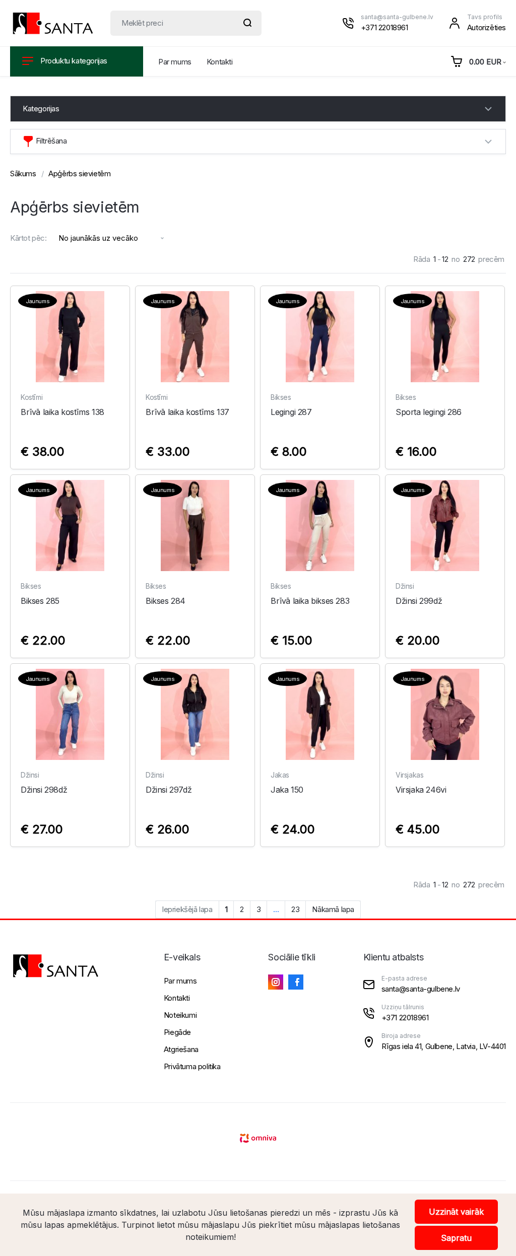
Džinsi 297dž (168, 790)
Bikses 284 (165, 601)
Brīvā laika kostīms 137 (187, 412)
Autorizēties (486, 27)
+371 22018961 (384, 27)
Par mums (174, 61)
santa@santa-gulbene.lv (397, 17)
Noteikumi (180, 1015)
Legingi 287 (291, 412)
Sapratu (456, 1238)
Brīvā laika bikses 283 (310, 601)
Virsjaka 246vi (421, 790)
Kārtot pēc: (28, 238)
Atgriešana (181, 1049)
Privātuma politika (192, 1066)
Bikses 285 (40, 601)
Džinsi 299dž (419, 601)
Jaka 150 (287, 790)
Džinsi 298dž (44, 790)
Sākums (23, 173)
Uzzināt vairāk (456, 1212)
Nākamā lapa (333, 909)
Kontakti (220, 61)
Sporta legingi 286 (429, 412)
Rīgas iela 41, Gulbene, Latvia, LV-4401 (443, 1046)
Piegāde (177, 1032)
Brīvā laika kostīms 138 (62, 412)
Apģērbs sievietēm (79, 173)
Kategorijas (41, 108)
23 (295, 909)
